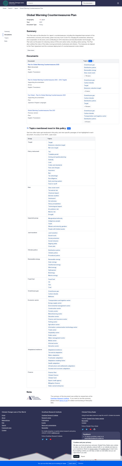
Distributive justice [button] (90, 67)
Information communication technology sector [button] (62, 327)
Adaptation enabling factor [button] (56, 360)
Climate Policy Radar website (95, 418)
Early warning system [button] (55, 181)
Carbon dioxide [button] (89, 83)
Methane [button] (51, 296)
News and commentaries (49, 425)
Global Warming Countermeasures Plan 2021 (41, 110)
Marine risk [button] (51, 212)
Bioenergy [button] (51, 273)
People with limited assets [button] (56, 229)
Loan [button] (49, 162)
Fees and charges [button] (54, 167)
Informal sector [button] (53, 343)
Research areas (46, 418)
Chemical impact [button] (53, 193)
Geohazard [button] (51, 198)
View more (31, 50)
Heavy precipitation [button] (54, 203)
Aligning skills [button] (52, 243)
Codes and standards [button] (55, 165)
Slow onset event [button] (89, 73)
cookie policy (105, 449)
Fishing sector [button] (52, 322)
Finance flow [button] (52, 372)
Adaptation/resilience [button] (55, 350)
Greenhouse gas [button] (89, 65)
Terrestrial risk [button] (53, 190)
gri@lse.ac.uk (55, 433)
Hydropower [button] (52, 270)
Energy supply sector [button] (55, 303)
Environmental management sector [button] (59, 305)
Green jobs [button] (51, 246)
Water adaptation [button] (53, 355)
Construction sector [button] (54, 308)
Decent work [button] (52, 235)
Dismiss (80, 463)
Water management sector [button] (56, 338)
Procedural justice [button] (54, 255)
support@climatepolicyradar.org (94, 438)
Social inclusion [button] (53, 241)
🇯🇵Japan (42, 19)
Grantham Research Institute (60, 398)
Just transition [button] (53, 233)
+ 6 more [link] (87, 91)
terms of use (63, 400)
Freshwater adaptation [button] (55, 358)
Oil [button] (49, 282)
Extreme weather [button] (53, 195)
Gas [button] (49, 284)
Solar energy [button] (52, 262)
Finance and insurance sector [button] (57, 319)
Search (4, 425)
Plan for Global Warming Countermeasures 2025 (43, 64)
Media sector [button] (52, 340)
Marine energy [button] (53, 275)
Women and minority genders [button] (57, 226)
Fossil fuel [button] (51, 279)
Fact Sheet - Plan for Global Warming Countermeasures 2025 (47, 95)
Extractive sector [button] (53, 346)
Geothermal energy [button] (54, 264)
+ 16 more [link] (87, 106)
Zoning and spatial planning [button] (57, 157)
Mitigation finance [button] (54, 383)
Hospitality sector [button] (53, 332)
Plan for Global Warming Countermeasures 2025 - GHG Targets (47, 80)
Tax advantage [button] (53, 175)
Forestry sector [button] (53, 311)
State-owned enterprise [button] (56, 386)
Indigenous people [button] (54, 221)
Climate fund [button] (52, 378)
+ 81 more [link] (87, 121)
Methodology (6, 420)
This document (87, 3)
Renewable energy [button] (90, 70)
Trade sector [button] (52, 330)
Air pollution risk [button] (53, 209)
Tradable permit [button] (53, 154)
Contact (4, 430)
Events (44, 423)
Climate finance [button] (53, 375)
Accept (76, 456)
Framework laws (6, 428)
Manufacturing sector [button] (55, 314)
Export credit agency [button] (54, 380)
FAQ (3, 423)
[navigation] (8, 31)
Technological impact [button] (55, 206)
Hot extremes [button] (52, 201)
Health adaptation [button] (54, 363)
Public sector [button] (52, 335)
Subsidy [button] (50, 159)
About (3, 418)
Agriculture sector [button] (54, 324)
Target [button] (86, 85)
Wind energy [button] (52, 267)
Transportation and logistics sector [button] (95, 116)
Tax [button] (49, 151)
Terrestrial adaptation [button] (55, 352)
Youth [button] (50, 223)
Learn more (52, 135)
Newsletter (45, 428)
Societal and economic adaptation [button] (59, 368)
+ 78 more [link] (87, 76)
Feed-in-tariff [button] (52, 184)
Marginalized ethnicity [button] (55, 218)
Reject (83, 456)
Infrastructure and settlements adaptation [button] (61, 366)
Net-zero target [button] (53, 148)
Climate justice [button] (53, 253)
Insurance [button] (51, 170)
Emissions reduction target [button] (92, 88)
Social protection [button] (53, 238)
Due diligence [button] (52, 178)
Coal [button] (49, 287)
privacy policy (94, 449)
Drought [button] (50, 214)
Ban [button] (49, 173)
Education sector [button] (53, 316)
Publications (45, 420)
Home (3, 415)
